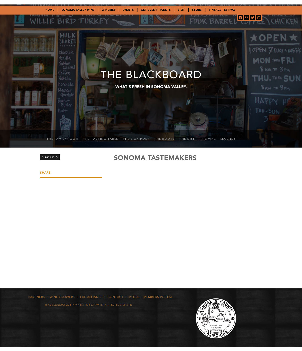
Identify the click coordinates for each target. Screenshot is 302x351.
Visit (181, 10)
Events (128, 10)
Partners (36, 297)
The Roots (164, 139)
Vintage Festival (222, 10)
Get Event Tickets (156, 10)
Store (197, 10)
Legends (228, 139)
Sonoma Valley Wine (78, 10)
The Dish (187, 139)
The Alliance (91, 297)
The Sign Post (136, 139)
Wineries (108, 10)
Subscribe (48, 157)
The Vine (208, 139)
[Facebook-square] (240, 17)
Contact (116, 297)
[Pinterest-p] (246, 17)
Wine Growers (62, 297)
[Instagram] (258, 17)
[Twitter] (252, 17)
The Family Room (62, 139)
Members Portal (158, 297)
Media (134, 297)
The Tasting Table (100, 139)
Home (49, 10)
